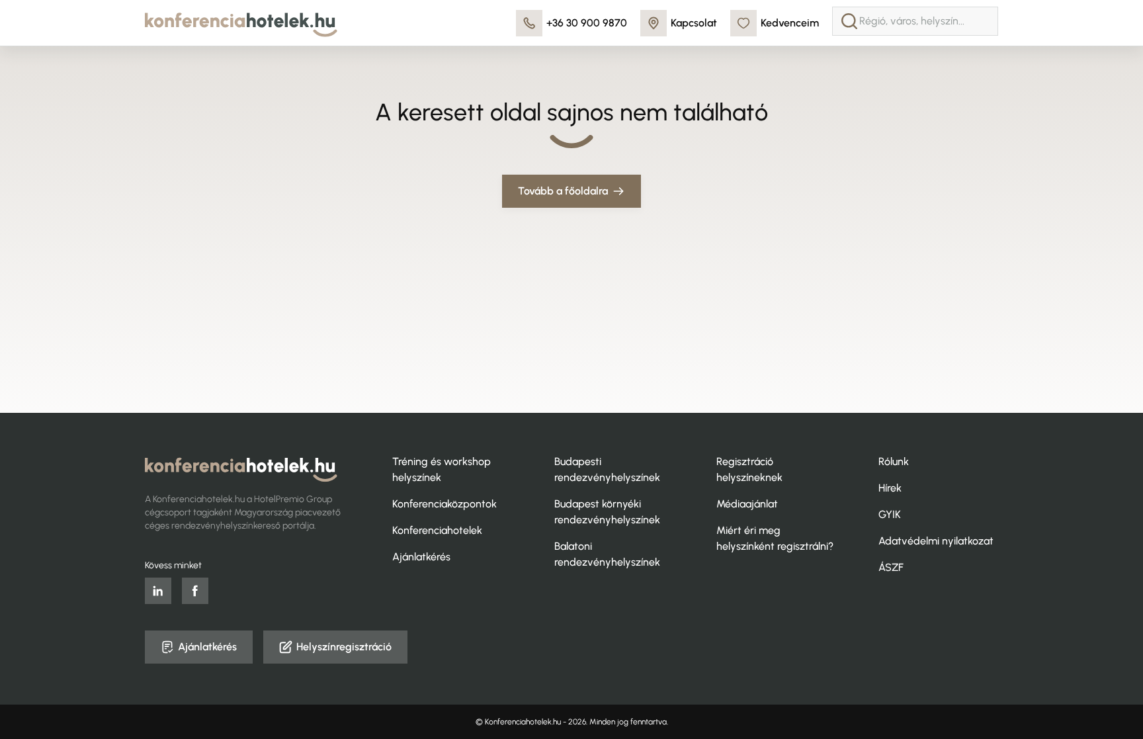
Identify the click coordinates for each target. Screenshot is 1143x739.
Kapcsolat (694, 23)
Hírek (890, 488)
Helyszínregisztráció (344, 646)
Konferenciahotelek (437, 530)
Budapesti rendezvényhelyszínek (607, 469)
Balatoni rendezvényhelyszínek (607, 554)
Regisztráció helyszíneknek (749, 469)
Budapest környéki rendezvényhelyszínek (607, 512)
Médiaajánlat (747, 504)
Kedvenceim (790, 23)
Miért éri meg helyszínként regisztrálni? (774, 538)
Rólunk (893, 461)
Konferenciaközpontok (444, 504)
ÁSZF (891, 567)
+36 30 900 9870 (586, 23)
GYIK (889, 514)
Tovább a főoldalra (563, 191)
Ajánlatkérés (421, 556)
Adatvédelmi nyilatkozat (936, 541)
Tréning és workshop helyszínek (441, 469)
